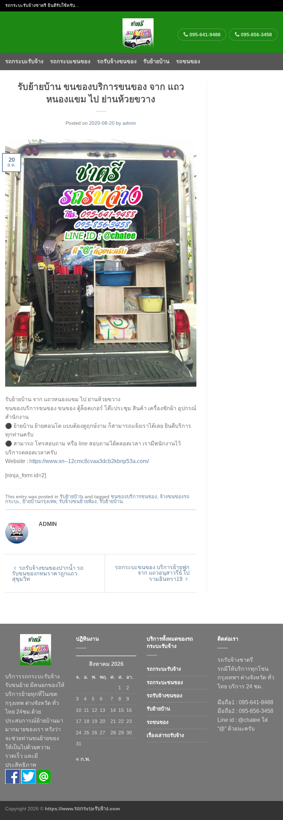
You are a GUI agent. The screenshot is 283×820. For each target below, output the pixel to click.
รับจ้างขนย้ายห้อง (78, 501)
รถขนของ (188, 61)
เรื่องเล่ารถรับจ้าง (165, 735)
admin (129, 123)
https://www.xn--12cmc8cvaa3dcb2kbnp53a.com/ (89, 461)
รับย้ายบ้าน (156, 61)
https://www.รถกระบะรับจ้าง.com (82, 808)
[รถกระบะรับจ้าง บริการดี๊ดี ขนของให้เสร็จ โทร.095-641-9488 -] (138, 32)
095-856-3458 (256, 34)
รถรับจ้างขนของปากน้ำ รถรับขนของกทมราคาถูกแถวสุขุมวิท (48, 573)
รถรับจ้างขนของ (117, 61)
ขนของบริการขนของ (134, 496)
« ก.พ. (83, 759)
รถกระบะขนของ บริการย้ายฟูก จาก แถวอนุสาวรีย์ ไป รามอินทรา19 (152, 573)
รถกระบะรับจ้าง (24, 61)
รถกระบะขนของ (70, 61)
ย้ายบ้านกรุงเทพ (39, 501)
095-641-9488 (204, 34)
